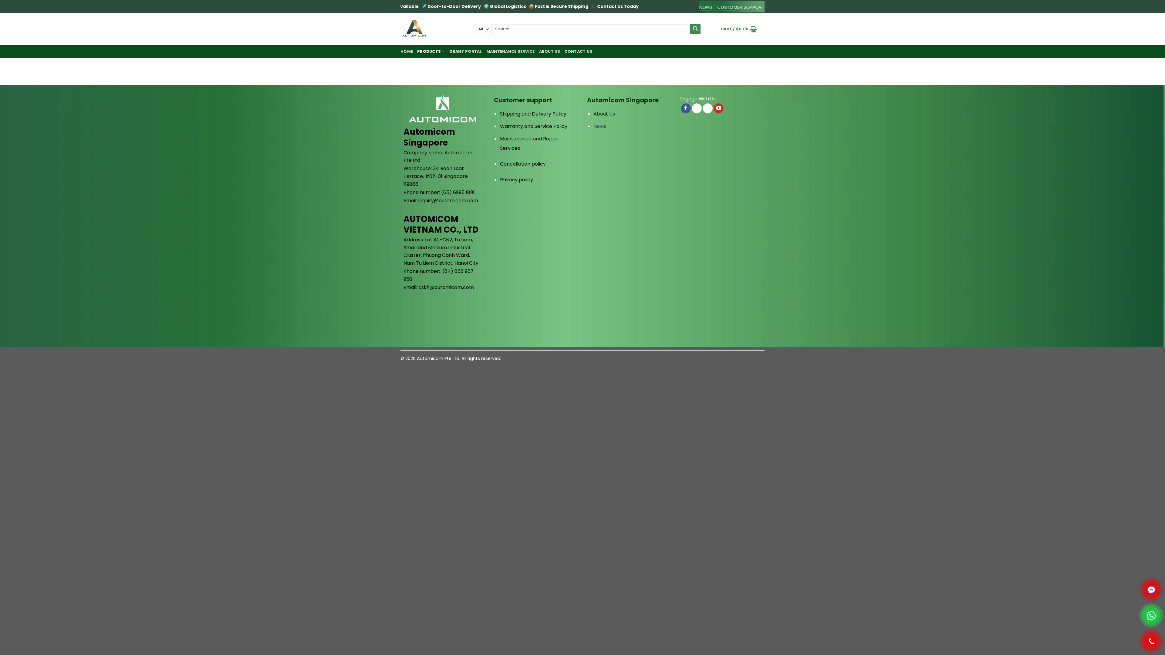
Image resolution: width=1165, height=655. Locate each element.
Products (429, 51)
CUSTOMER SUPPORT (741, 7)
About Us (604, 113)
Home (406, 51)
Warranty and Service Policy (533, 126)
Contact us (579, 51)
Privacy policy (516, 179)
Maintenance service (510, 51)
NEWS (705, 7)
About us (549, 51)
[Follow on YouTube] (719, 108)
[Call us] (708, 108)
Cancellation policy (523, 163)
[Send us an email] (697, 108)
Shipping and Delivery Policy (533, 113)
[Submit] (695, 29)
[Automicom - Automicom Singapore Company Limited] (433, 29)
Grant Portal (465, 51)
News (599, 126)
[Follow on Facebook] (686, 108)
